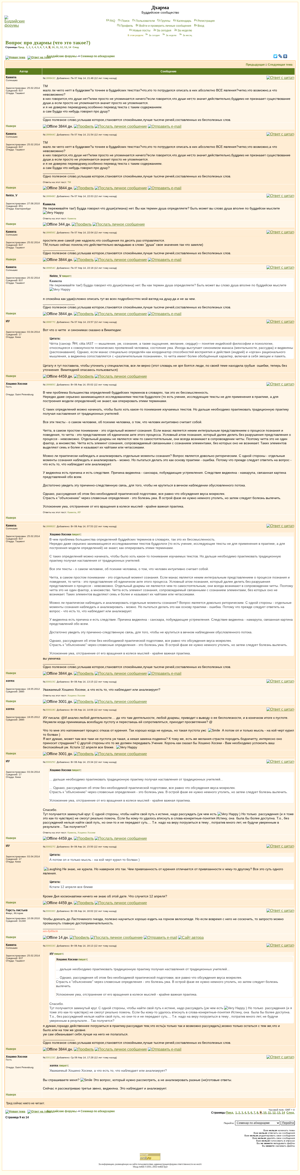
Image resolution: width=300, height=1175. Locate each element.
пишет (66, 276)
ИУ (79, 512)
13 (65, 47)
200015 (49, 681)
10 (53, 47)
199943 (49, 78)
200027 (49, 846)
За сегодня (164, 30)
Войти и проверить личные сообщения (165, 25)
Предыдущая (255, 64)
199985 (49, 384)
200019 (49, 710)
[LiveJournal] (280, 56)
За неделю (185, 30)
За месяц (187, 35)
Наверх (11, 126)
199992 (49, 526)
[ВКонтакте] (285, 56)
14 (69, 47)
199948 (49, 196)
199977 (49, 322)
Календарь (184, 20)
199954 (49, 268)
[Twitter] (275, 56)
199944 (49, 134)
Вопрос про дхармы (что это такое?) (47, 42)
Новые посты (141, 30)
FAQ (112, 20)
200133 (49, 1057)
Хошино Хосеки (76, 695)
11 (57, 47)
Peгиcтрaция (206, 20)
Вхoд (201, 25)
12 (61, 47)
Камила (72, 218)
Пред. (21, 47)
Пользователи (145, 20)
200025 (49, 762)
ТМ (69, 182)
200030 (49, 911)
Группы (165, 20)
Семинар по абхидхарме (98, 56)
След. (76, 47)
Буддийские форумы (62, 56)
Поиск (125, 20)
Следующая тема (280, 64)
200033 (49, 945)
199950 (49, 232)
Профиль (126, 25)
